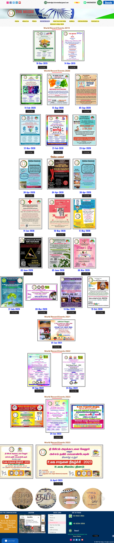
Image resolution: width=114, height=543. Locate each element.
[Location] (7, 517)
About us (52, 518)
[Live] (99, 2)
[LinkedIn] (17, 3)
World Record (54, 522)
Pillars (51, 520)
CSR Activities (54, 530)
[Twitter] (14, 3)
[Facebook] (11, 3)
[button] (22, 498)
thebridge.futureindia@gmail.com (57, 3)
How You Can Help (55, 525)
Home (51, 515)
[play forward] (103, 498)
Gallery (52, 527)
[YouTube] (20, 3)
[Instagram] (8, 3)
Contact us (53, 532)
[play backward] (10, 498)
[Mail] (45, 2)
